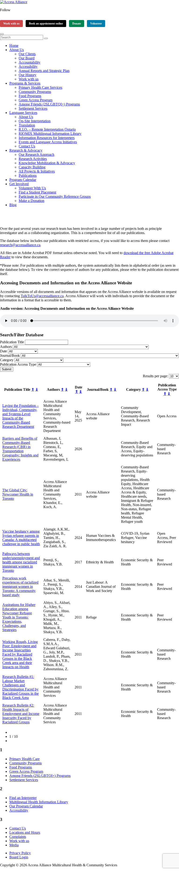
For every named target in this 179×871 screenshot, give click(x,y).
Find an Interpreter (23, 798)
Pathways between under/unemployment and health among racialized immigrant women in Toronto (21, 562)
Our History (27, 75)
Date (3, 351)
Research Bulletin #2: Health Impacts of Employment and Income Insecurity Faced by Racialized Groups (20, 713)
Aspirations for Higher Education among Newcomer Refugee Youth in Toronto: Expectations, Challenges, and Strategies (18, 617)
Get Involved (19, 184)
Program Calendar (22, 180)
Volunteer (96, 23)
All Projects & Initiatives (37, 171)
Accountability (29, 62)
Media (14, 845)
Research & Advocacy (25, 150)
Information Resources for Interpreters (47, 138)
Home (13, 46)
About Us (16, 50)
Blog (13, 205)
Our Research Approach (36, 155)
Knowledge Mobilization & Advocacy (47, 163)
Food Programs (30, 96)
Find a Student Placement (37, 192)
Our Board (26, 58)
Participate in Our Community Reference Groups (55, 196)
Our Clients (27, 54)
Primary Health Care (24, 759)
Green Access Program (35, 100)
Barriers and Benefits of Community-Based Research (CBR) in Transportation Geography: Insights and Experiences (20, 448)
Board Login (18, 857)
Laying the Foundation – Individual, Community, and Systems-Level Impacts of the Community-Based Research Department (20, 416)
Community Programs (35, 92)
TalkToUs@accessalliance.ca (42, 296)
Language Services (23, 113)
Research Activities (33, 159)
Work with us (11, 23)
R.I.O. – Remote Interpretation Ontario (47, 129)
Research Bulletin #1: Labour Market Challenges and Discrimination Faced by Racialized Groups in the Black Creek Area (20, 687)
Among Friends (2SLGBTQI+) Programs (49, 104)
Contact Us (27, 146)
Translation (27, 125)
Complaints (17, 837)
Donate (76, 23)
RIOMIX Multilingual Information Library (50, 134)
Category (7, 360)
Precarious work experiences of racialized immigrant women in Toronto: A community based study (20, 586)
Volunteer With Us (32, 188)
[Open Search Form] (2, 34)
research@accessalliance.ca (20, 245)
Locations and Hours (24, 832)
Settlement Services (33, 108)
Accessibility (28, 66)
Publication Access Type (18, 364)
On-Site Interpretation (35, 121)
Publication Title (12, 342)
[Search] (46, 38)
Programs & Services (24, 83)
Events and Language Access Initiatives (48, 142)
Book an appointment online (46, 23)
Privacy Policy (20, 853)
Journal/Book (10, 355)
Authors (6, 347)
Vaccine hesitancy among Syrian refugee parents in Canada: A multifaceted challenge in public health (21, 537)
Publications (28, 175)
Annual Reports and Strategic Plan (44, 71)
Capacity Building (32, 167)
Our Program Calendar (26, 806)
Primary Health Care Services (40, 87)
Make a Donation (31, 201)
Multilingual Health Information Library (38, 802)
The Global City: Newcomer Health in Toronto (17, 494)
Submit (6, 369)
